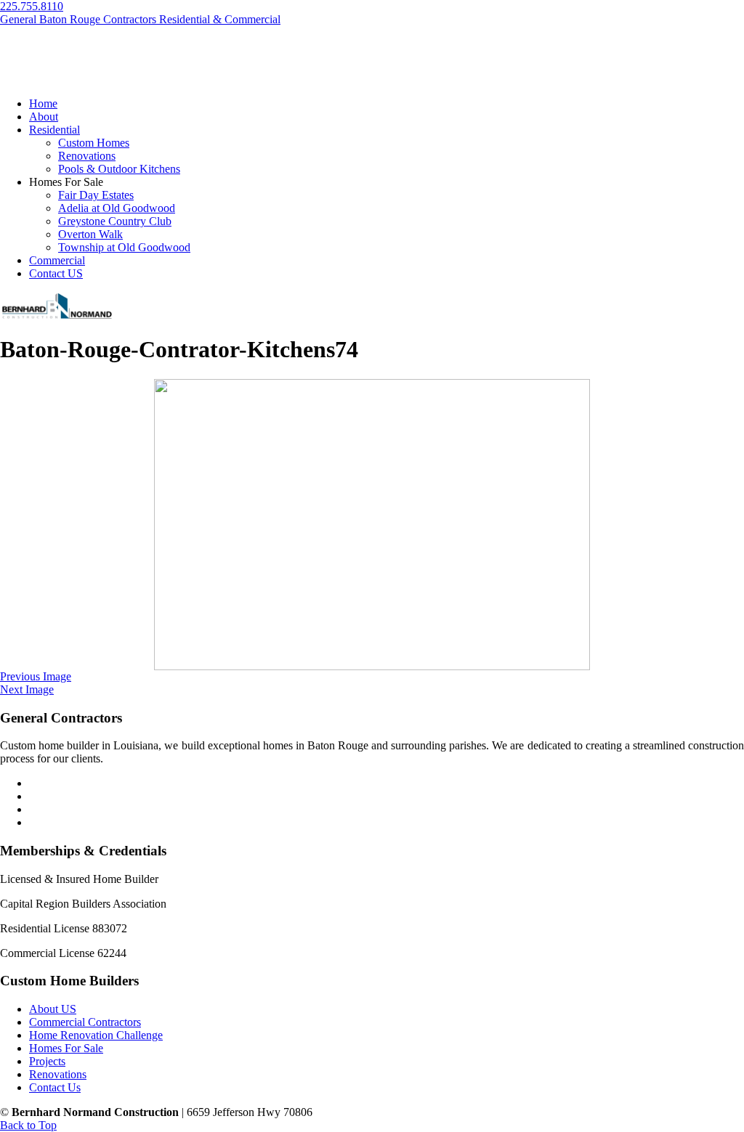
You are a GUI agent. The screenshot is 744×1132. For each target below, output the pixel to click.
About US (52, 1009)
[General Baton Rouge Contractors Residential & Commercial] (56, 317)
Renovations (57, 1074)
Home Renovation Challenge (96, 1035)
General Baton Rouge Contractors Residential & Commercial (140, 19)
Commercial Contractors (85, 1022)
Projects (47, 1061)
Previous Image (35, 676)
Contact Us (55, 1087)
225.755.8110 (31, 6)
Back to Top (28, 1125)
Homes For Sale (66, 1048)
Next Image (27, 689)
